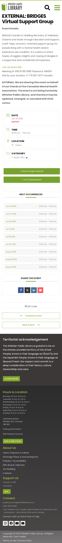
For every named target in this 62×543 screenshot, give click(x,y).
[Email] (40, 290)
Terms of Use (9, 540)
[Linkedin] (34, 290)
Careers (7, 473)
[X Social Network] (27, 290)
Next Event (28, 325)
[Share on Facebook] (21, 290)
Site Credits (20, 536)
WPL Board (8, 464)
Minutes (20, 464)
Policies (7, 460)
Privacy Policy (25, 540)
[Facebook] (11, 523)
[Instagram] (5, 523)
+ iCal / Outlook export (31, 179)
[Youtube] (17, 523)
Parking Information (12, 429)
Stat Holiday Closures (13, 434)
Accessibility (19, 460)
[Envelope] (22, 523)
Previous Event (33, 315)
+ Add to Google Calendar (31, 171)
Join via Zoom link (12, 67)
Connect (7, 516)
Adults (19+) (20, 157)
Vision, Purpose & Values (16, 452)
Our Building (9, 468)
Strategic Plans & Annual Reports (20, 456)
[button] (57, 8)
